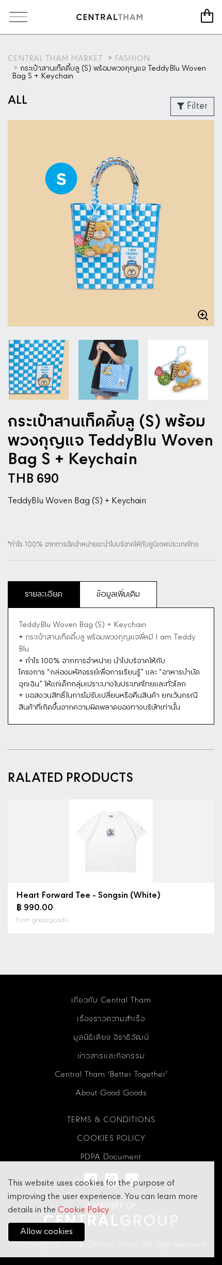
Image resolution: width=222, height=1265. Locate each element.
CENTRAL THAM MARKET (55, 58)
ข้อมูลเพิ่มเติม (118, 594)
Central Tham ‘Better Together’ (111, 1074)
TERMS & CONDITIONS (111, 1120)
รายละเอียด (43, 594)
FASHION (132, 58)
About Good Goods (111, 1093)
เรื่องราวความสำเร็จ (111, 1019)
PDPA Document (111, 1157)
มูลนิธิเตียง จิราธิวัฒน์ (111, 1037)
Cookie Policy (83, 1210)
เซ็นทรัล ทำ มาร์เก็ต (109, 17)
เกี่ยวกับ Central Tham (111, 1000)
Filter (196, 106)
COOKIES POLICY (111, 1138)
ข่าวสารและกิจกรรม (111, 1056)
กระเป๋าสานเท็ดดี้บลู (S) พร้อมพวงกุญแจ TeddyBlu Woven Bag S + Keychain (109, 72)
